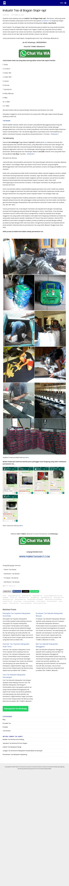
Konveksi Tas (7, 723)
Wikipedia (54, 134)
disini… (21, 526)
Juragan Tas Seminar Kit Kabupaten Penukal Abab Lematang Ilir (22, 751)
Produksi (6, 15)
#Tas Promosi (52, 601)
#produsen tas (20, 599)
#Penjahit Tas (59, 597)
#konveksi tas (24, 597)
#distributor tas (14, 596)
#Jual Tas (13, 597)
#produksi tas (8, 599)
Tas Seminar (7, 731)
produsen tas (46, 21)
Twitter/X (26, 591)
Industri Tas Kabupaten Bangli (12, 747)
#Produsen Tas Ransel (35, 599)
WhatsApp (35, 591)
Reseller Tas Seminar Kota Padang (13, 739)
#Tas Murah (41, 601)
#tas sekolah (14, 603)
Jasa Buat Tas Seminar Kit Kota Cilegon (15, 743)
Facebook (17, 591)
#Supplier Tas (7, 601)
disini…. (27, 457)
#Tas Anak (18, 601)
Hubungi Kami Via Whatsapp (15, 708)
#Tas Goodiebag (29, 601)
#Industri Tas (37, 596)
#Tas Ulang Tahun (39, 603)
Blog (4, 719)
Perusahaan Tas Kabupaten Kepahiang (15, 754)
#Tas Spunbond (26, 603)
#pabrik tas (35, 597)
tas (45, 142)
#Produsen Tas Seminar (53, 599)
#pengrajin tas (46, 597)
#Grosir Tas (26, 596)
